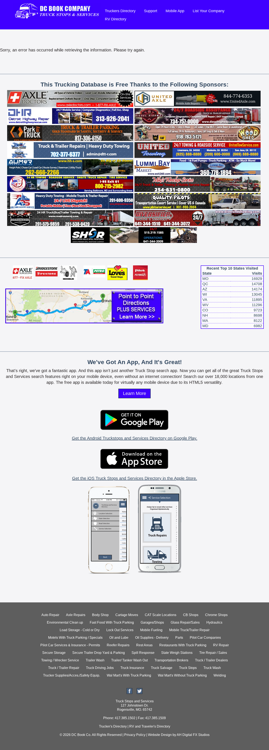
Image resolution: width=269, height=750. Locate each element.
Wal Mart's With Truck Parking (129, 675)
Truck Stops (188, 668)
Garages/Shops (152, 622)
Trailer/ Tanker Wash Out (129, 660)
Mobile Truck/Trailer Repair (189, 630)
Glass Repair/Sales (185, 622)
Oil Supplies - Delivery (152, 637)
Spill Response (143, 652)
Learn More (134, 393)
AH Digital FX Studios (193, 735)
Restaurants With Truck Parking (182, 645)
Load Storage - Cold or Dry (80, 630)
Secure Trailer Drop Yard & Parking (98, 652)
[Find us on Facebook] (129, 693)
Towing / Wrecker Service (60, 660)
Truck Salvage (161, 668)
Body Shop (100, 615)
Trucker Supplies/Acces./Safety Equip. (71, 675)
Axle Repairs (75, 615)
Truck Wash (212, 668)
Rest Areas (144, 645)
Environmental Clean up (65, 622)
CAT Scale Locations (160, 615)
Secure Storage (54, 652)
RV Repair (221, 645)
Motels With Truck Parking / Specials (75, 637)
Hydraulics (214, 622)
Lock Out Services (119, 630)
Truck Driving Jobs (100, 668)
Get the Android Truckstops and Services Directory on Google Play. (134, 438)
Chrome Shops (216, 615)
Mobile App (175, 11)
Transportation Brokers (171, 660)
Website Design (160, 735)
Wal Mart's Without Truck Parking (182, 675)
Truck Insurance (132, 668)
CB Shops (190, 615)
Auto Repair (50, 615)
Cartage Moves (126, 615)
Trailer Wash (95, 660)
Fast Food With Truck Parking (112, 622)
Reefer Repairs (118, 645)
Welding (220, 675)
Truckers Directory (120, 11)
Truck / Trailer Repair (63, 668)
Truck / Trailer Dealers (211, 660)
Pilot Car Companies (205, 637)
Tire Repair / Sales (213, 652)
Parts (179, 637)
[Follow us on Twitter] (139, 693)
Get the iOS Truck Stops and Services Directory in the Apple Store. (134, 478)
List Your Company (208, 11)
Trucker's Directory (113, 726)
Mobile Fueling (151, 630)
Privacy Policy (134, 735)
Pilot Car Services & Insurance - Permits (70, 645)
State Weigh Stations (177, 652)
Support (150, 11)
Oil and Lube (118, 637)
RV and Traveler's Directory (149, 726)
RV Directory (115, 19)
